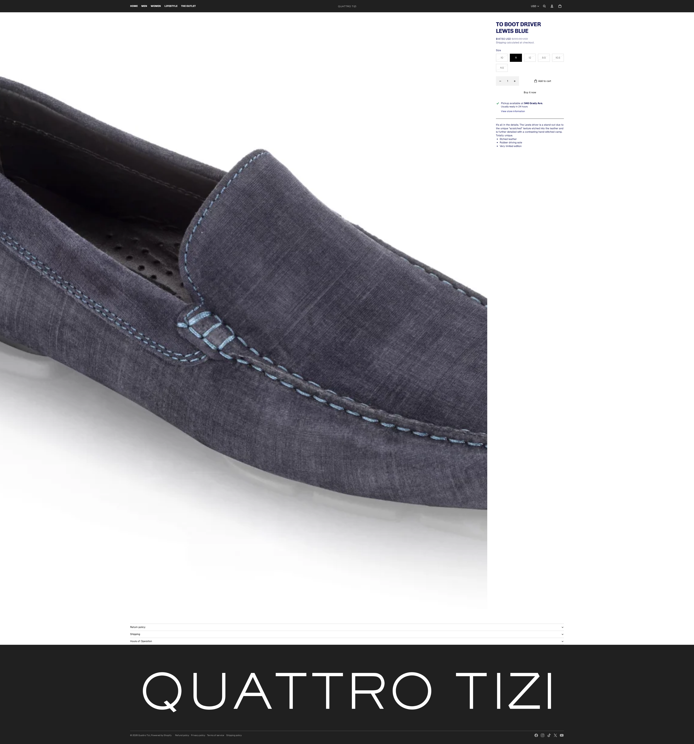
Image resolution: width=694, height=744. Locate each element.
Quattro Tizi (144, 735)
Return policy (137, 627)
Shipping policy (234, 735)
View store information (513, 111)
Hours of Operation (141, 641)
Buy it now (530, 92)
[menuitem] (134, 6)
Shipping (135, 634)
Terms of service (215, 735)
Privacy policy (198, 735)
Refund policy (182, 735)
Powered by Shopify (161, 735)
